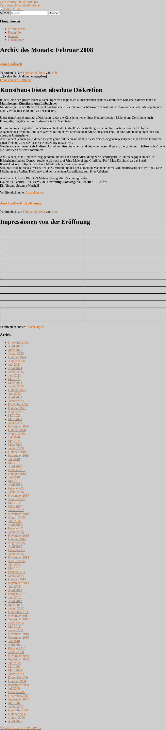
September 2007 (18, 699)
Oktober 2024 (17, 357)
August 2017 (16, 499)
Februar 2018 (16, 488)
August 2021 (16, 412)
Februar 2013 (16, 594)
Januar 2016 (16, 532)
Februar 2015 (16, 550)
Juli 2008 (14, 688)
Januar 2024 (16, 371)
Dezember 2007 (18, 695)
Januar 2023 (16, 386)
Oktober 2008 (17, 681)
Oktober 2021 (17, 408)
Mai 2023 (14, 379)
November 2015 (18, 535)
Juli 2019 (14, 459)
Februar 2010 (16, 648)
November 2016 (18, 513)
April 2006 (15, 721)
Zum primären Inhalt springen (19, 1)
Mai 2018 (14, 481)
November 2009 (18, 655)
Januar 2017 (16, 510)
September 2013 (18, 583)
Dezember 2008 (18, 677)
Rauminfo (14, 32)
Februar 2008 (16, 692)
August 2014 (16, 561)
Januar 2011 (15, 630)
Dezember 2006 (18, 710)
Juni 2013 (14, 586)
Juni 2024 (14, 364)
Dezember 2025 (18, 342)
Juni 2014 (14, 564)
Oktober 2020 (17, 430)
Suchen (5, 13)
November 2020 (18, 426)
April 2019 (15, 466)
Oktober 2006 (17, 714)
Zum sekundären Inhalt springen (20, 5)
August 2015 (16, 543)
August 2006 (16, 717)
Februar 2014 (16, 572)
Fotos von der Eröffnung (16, 80)
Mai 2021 (14, 415)
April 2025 (15, 346)
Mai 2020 (14, 441)
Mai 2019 (14, 462)
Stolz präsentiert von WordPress (20, 728)
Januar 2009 (16, 674)
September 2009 (18, 659)
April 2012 (15, 601)
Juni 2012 (14, 597)
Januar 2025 (16, 353)
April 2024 (15, 368)
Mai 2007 (14, 703)
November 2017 (18, 495)
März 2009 (15, 670)
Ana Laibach (11, 64)
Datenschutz (16, 39)
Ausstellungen (34, 192)
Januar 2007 (16, 706)
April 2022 (15, 397)
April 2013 (15, 590)
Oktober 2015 (17, 539)
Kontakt (13, 36)
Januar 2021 (16, 422)
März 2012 (15, 604)
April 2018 (15, 484)
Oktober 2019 (17, 452)
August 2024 (16, 361)
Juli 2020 (14, 437)
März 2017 (15, 506)
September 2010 (18, 637)
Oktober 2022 (17, 390)
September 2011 (18, 619)
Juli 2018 (14, 477)
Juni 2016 (14, 521)
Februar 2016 (16, 528)
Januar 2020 (16, 448)
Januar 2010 (16, 652)
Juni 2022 (14, 393)
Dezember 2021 (18, 404)
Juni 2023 (14, 375)
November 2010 (18, 634)
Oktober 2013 (17, 579)
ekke (54, 72)
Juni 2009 (14, 663)
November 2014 (18, 557)
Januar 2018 (16, 492)
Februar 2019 (16, 470)
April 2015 (15, 546)
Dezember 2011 (18, 612)
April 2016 (15, 524)
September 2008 (18, 685)
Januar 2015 (16, 553)
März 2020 (15, 444)
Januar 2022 (16, 401)
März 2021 (15, 419)
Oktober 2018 (17, 473)
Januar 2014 (16, 575)
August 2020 (16, 433)
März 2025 (15, 350)
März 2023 (15, 382)
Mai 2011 (14, 626)
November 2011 (18, 615)
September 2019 (18, 455)
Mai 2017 (14, 503)
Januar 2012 (16, 608)
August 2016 (16, 517)
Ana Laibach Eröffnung (20, 203)
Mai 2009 (14, 666)
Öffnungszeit (16, 29)
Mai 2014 (14, 568)
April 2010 (15, 644)
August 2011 (16, 623)
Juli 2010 (14, 641)
